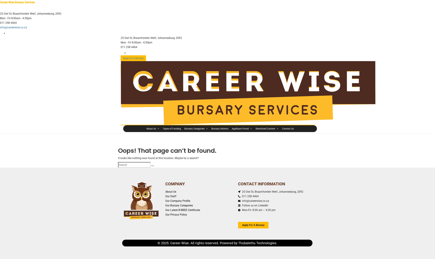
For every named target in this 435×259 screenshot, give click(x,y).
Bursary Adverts (219, 128)
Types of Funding (172, 128)
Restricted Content (265, 128)
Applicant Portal (240, 128)
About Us (151, 128)
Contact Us (288, 128)
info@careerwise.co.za (13, 27)
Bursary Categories (194, 128)
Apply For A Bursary (133, 58)
